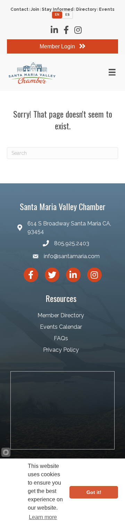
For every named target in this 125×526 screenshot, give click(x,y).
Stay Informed (58, 9)
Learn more (43, 517)
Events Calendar (61, 327)
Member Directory (61, 315)
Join (35, 9)
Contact (19, 9)
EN (57, 14)
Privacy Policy (61, 349)
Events (107, 9)
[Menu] (112, 72)
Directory (86, 9)
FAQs (61, 338)
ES (67, 14)
